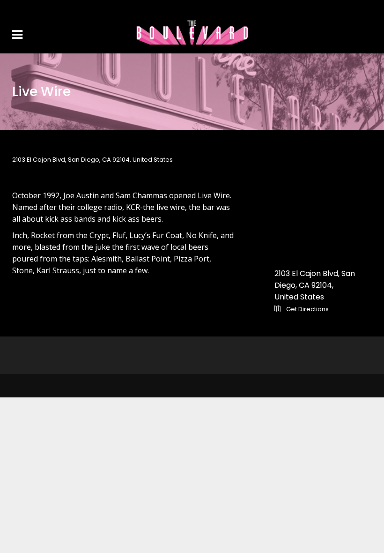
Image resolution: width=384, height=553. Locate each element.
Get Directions (307, 309)
